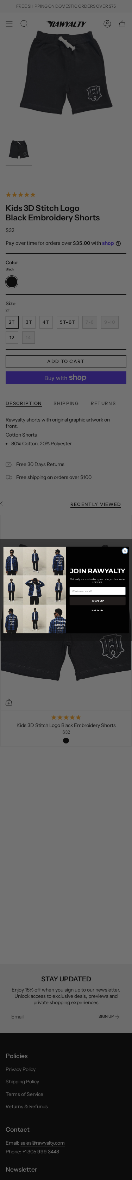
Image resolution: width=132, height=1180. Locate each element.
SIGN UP (97, 601)
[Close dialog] (124, 551)
